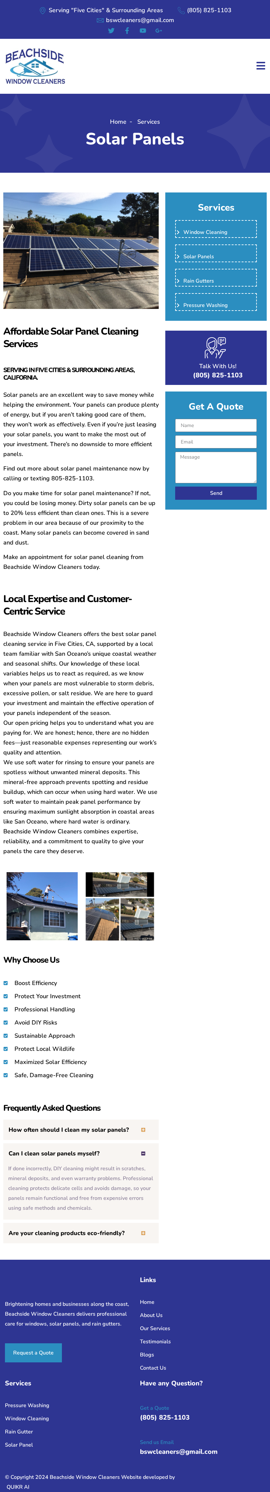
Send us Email (157, 1442)
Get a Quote (154, 1408)
